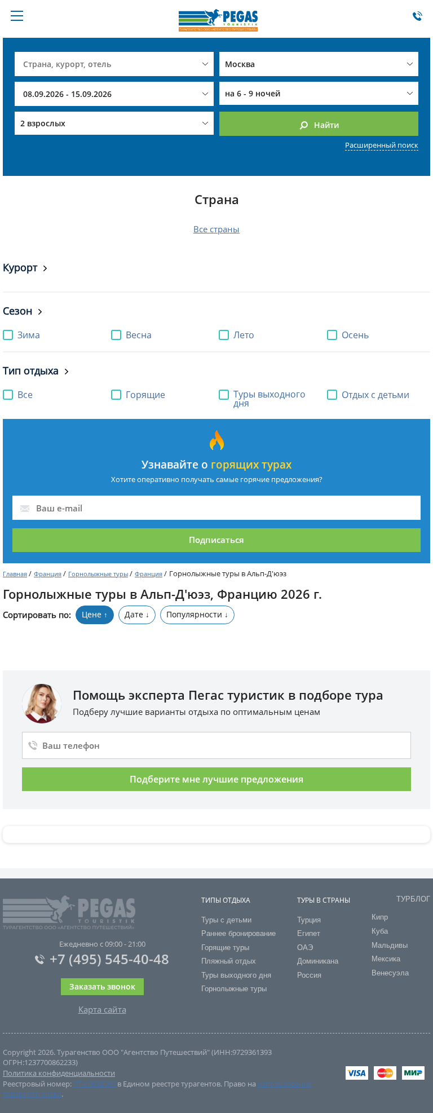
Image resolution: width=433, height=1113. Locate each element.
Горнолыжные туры (98, 573)
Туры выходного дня (236, 975)
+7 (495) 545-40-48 (109, 958)
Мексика (386, 959)
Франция (47, 573)
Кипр (380, 917)
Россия (309, 975)
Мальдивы (390, 945)
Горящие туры (225, 947)
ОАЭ (305, 947)
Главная (15, 573)
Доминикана (317, 961)
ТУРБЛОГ (413, 899)
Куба (380, 931)
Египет (308, 933)
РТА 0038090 (94, 1084)
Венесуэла (390, 973)
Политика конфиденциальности (59, 1073)
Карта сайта (102, 1009)
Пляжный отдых (228, 961)
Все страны (216, 229)
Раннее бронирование (238, 933)
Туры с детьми (226, 920)
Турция (309, 920)
